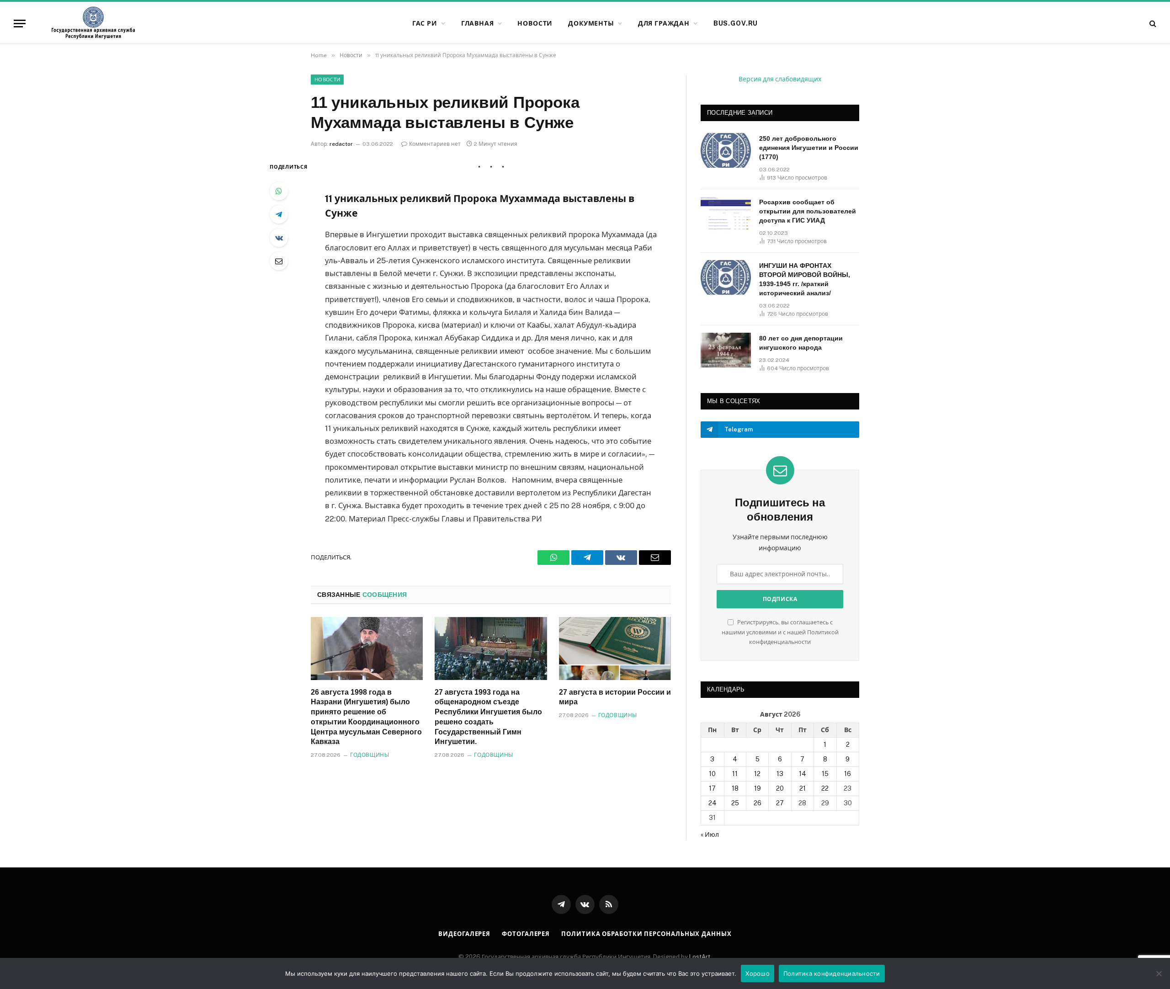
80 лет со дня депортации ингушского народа (801, 343)
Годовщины (369, 755)
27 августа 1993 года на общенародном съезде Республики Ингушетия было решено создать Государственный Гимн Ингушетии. (488, 717)
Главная (477, 23)
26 (757, 803)
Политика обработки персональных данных (646, 934)
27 (780, 803)
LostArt (699, 956)
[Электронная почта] (279, 261)
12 (757, 773)
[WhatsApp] (279, 191)
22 (825, 788)
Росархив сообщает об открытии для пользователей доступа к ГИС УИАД (807, 211)
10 (712, 773)
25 (735, 803)
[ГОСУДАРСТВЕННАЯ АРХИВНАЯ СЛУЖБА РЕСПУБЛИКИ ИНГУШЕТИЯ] (93, 23)
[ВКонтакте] (279, 238)
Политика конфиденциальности (831, 973)
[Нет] (1158, 973)
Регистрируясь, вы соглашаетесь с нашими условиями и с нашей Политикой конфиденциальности (780, 632)
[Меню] (20, 23)
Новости (535, 23)
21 (802, 788)
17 (712, 788)
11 (735, 773)
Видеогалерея (464, 934)
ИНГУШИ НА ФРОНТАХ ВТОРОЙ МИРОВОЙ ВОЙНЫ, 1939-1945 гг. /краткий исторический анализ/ (804, 279)
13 (779, 773)
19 (757, 788)
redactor (341, 144)
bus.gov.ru (735, 23)
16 (847, 773)
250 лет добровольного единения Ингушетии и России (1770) (808, 147)
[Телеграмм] (279, 214)
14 (802, 773)
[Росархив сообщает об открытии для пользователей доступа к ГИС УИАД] (726, 214)
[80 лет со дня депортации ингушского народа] (726, 350)
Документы (591, 23)
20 (780, 788)
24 (712, 803)
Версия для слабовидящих (780, 79)
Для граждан (664, 23)
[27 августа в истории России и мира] (615, 648)
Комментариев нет (435, 144)
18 (735, 788)
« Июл (710, 834)
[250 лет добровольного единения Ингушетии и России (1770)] (726, 150)
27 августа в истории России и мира (615, 697)
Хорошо (757, 973)
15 (825, 773)
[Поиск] (1152, 23)
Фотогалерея (526, 934)
